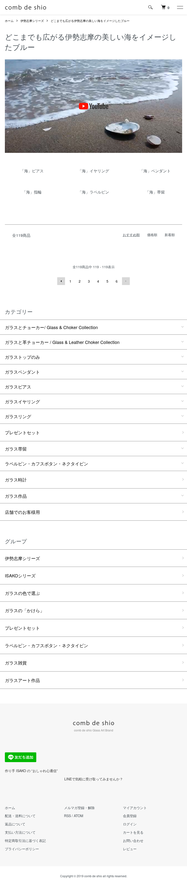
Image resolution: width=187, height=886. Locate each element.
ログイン (130, 823)
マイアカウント (135, 807)
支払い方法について (20, 832)
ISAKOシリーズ (20, 575)
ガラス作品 (16, 496)
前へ (61, 281)
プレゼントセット (22, 432)
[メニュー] (179, 7)
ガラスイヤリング (22, 401)
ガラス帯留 (16, 448)
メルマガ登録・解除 (79, 807)
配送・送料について (20, 815)
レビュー (130, 848)
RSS (67, 815)
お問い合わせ (133, 840)
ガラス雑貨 (16, 662)
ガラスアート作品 (22, 680)
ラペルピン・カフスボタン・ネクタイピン (46, 463)
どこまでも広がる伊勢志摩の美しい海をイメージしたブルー (90, 20)
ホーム (9, 20)
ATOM (78, 815)
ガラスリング (18, 416)
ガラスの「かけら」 (24, 610)
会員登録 (130, 815)
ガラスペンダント (22, 372)
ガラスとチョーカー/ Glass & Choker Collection (51, 327)
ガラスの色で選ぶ (22, 593)
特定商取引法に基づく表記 (25, 840)
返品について (15, 823)
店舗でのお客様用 (22, 512)
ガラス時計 (16, 479)
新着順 (170, 234)
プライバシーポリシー (22, 848)
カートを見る (133, 832)
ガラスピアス (18, 386)
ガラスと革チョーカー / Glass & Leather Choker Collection (62, 342)
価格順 (152, 234)
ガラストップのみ (22, 357)
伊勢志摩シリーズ (32, 20)
